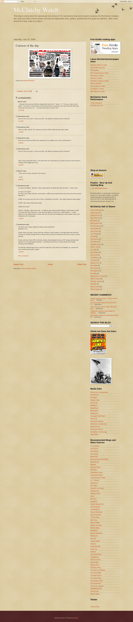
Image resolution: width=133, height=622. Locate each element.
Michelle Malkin (95, 528)
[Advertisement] (106, 123)
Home (50, 264)
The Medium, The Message (98, 432)
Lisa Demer (93, 260)
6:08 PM (20, 179)
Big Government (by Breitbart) (99, 459)
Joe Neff (92, 236)
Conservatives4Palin (96, 475)
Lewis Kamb (94, 255)
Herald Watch (94, 408)
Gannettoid (93, 405)
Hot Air (92, 496)
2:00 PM (20, 143)
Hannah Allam (94, 228)
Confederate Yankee (96, 472)
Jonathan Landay (95, 244)
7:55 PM (20, 252)
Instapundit (93, 501)
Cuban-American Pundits (97, 478)
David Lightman (95, 223)
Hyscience (93, 499)
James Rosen (94, 231)
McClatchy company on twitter (99, 81)
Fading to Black (95, 400)
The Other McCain (95, 575)
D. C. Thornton (94, 480)
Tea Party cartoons (96, 281)
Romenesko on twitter (96, 75)
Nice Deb (93, 538)
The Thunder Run (95, 583)
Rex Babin (93, 273)
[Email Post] (36, 91)
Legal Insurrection (95, 515)
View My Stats (94, 606)
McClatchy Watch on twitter (98, 65)
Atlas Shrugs (94, 454)
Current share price (96, 103)
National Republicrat (96, 533)
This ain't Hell (94, 591)
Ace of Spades (94, 446)
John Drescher (94, 239)
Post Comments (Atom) (29, 268)
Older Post (81, 264)
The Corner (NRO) (95, 573)
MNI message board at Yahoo (99, 73)
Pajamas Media (95, 541)
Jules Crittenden (95, 507)
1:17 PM (20, 121)
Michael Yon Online (96, 525)
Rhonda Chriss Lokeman (97, 276)
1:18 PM (20, 132)
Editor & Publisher (95, 83)
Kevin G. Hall (94, 247)
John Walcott (94, 241)
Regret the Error (95, 426)
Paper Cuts (93, 418)
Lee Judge (93, 249)
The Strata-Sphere (95, 578)
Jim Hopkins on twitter (97, 89)
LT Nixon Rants (95, 517)
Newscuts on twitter (96, 78)
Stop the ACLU (94, 565)
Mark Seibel (94, 265)
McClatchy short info (96, 105)
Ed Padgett (93, 397)
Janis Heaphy (94, 234)
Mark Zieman (94, 268)
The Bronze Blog (95, 567)
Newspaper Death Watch (97, 416)
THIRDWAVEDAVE (96, 588)
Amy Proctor (94, 448)
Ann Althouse (94, 451)
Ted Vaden (93, 284)
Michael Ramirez (28, 80)
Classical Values (95, 467)
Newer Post (18, 264)
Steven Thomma (95, 278)
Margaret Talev (94, 263)
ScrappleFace (94, 557)
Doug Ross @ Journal (97, 488)
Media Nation (94, 411)
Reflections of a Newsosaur (98, 424)
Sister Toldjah (94, 562)
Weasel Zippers (95, 594)
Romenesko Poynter (96, 429)
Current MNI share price (97, 67)
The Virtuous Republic (97, 586)
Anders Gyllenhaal (95, 210)
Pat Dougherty (94, 271)
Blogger (76, 618)
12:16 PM (21, 110)
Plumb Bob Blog (95, 546)
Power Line (93, 549)
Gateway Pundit (95, 493)
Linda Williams (94, 257)
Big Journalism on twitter (97, 86)
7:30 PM (20, 218)
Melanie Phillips (95, 522)
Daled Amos (94, 483)
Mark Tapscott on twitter (97, 91)
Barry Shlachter (95, 218)
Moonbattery (94, 530)
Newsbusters (94, 413)
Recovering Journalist (96, 421)
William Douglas (95, 289)
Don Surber (93, 485)
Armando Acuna (95, 215)
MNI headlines (94, 70)
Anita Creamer (94, 212)
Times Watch (94, 434)
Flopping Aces (94, 491)
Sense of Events (95, 559)
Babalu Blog (94, 456)
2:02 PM (20, 165)
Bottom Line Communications (99, 392)
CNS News (93, 470)
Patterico (93, 544)
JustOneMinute (95, 509)
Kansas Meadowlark (96, 512)
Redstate (93, 551)
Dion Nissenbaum (95, 226)
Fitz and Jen (94, 403)
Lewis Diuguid (94, 252)
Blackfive (93, 464)
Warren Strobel (94, 286)
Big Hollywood (94, 462)
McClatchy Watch (36, 9)
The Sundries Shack (96, 581)
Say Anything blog (95, 554)
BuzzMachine (94, 395)
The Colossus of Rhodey (97, 570)
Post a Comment (23, 256)
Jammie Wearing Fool (96, 504)
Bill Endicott (94, 220)
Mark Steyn (93, 520)
